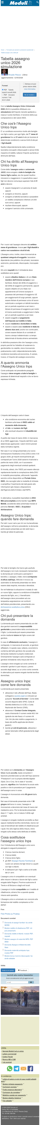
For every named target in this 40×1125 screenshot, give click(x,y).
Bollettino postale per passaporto (14, 1095)
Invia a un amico (8, 970)
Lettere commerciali (9, 1054)
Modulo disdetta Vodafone (12, 1098)
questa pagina (20, 696)
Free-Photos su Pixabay (10, 913)
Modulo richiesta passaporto (13, 1084)
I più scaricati (7, 1062)
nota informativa (29, 89)
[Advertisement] (20, 27)
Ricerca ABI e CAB (9, 1059)
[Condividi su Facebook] (30, 1071)
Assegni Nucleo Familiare (22, 860)
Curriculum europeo (10, 1087)
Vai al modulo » (29, 95)
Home (2, 50)
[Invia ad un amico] (23, 1071)
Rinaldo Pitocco (14, 74)
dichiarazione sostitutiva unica (13, 607)
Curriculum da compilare (11, 1092)
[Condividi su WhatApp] (9, 1071)
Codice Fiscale (7, 1057)
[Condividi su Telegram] (16, 1071)
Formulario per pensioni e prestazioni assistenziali (19, 50)
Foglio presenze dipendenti (12, 1089)
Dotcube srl (14, 1107)
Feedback (23, 970)
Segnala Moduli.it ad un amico (13, 1051)
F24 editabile (7, 1101)
